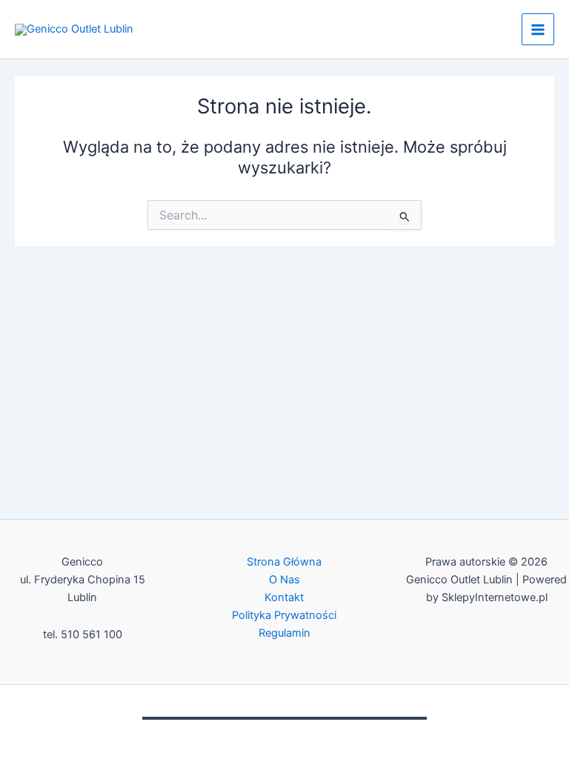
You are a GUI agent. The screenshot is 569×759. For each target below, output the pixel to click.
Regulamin (284, 633)
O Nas (284, 579)
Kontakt (284, 597)
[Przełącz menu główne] (538, 29)
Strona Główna (284, 562)
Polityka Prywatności (284, 615)
